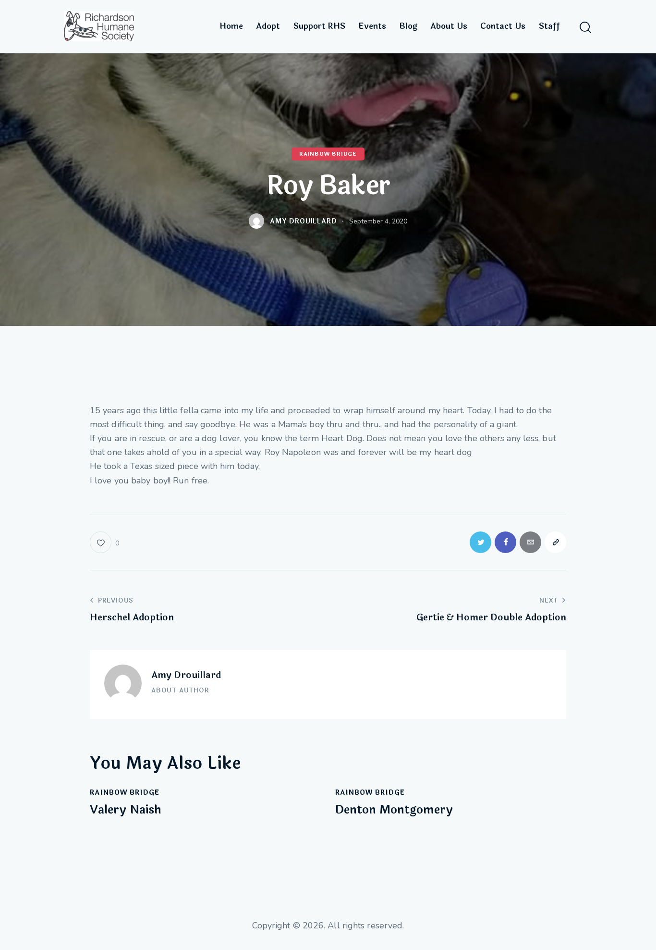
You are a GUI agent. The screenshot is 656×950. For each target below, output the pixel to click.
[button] (104, 542)
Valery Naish (125, 810)
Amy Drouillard (186, 675)
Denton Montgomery (394, 810)
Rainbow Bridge (328, 154)
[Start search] (585, 28)
